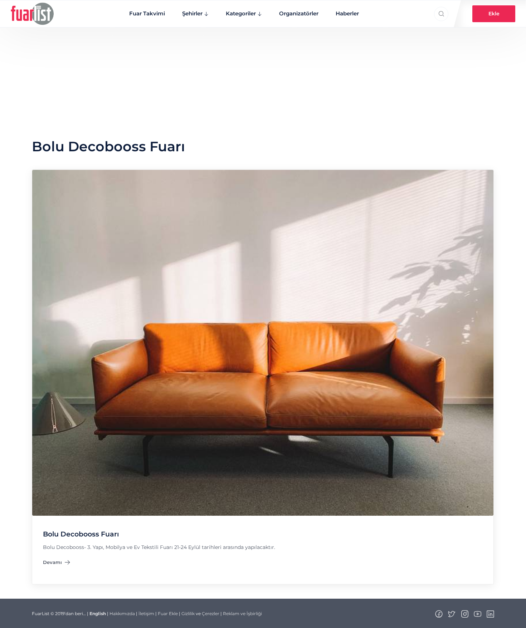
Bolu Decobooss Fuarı (81, 534)
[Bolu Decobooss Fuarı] (262, 342)
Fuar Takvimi (147, 13)
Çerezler (210, 613)
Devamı (56, 563)
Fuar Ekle (168, 613)
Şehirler (192, 13)
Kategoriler (241, 13)
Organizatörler (298, 13)
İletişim (146, 613)
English (97, 613)
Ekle (494, 13)
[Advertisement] (263, 81)
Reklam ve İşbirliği (242, 613)
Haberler (347, 13)
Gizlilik (188, 613)
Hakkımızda (122, 613)
